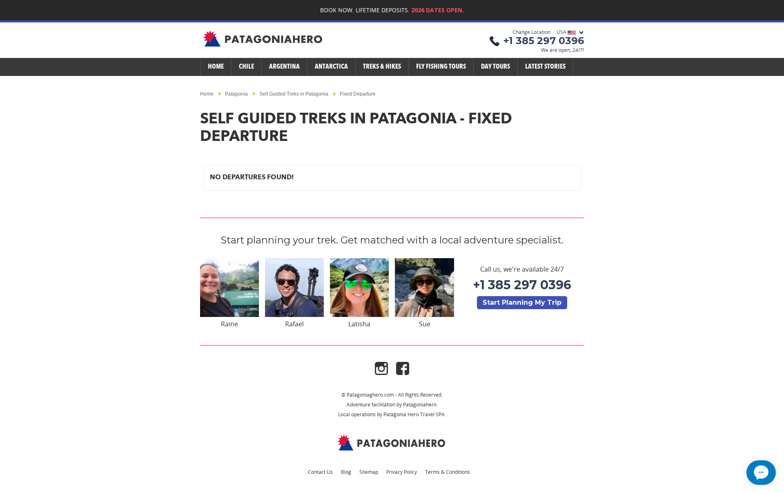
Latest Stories (545, 67)
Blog (346, 471)
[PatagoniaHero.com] (263, 39)
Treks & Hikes (382, 67)
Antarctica (331, 67)
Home (216, 67)
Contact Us (320, 471)
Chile (246, 67)
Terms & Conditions (447, 471)
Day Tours (495, 67)
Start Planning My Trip (522, 302)
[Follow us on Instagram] (385, 368)
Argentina (284, 67)
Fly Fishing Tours (441, 67)
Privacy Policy (401, 471)
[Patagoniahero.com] (392, 442)
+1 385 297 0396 (522, 284)
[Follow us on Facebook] (402, 368)
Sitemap (368, 471)
